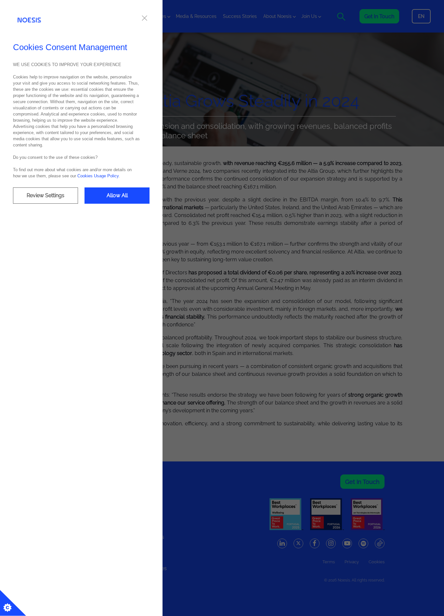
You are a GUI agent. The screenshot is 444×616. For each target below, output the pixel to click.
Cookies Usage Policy (98, 175)
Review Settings (45, 195)
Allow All (117, 195)
